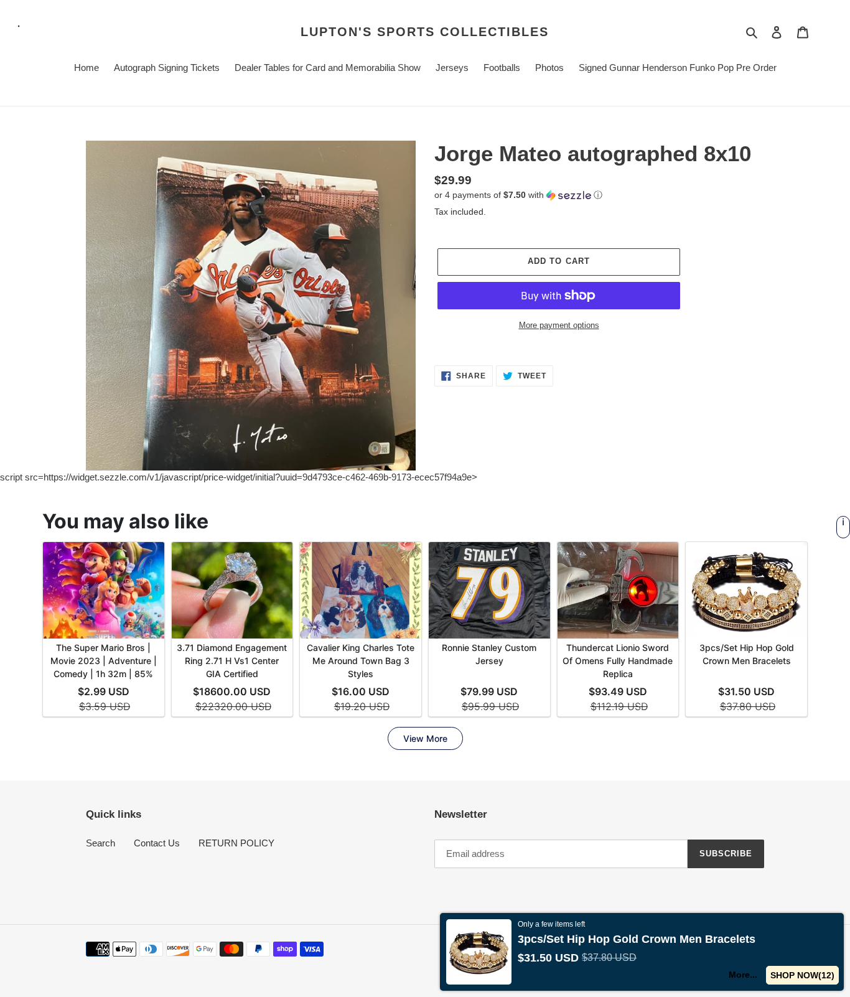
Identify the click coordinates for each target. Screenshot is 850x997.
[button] (518, 195)
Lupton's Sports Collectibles (425, 32)
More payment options (559, 325)
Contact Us (157, 843)
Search (100, 843)
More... (743, 975)
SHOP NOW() (802, 975)
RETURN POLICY (236, 843)
